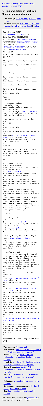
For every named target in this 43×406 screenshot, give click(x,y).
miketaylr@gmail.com (26, 39)
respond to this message (23, 381)
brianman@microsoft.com (27, 42)
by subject (14, 389)
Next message (25, 23)
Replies (36, 26)
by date (34, 386)
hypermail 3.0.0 (32, 398)
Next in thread (26, 26)
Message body (22, 18)
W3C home (6, 4)
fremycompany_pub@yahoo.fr (16, 34)
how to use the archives (17, 391)
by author (22, 389)
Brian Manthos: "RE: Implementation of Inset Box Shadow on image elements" (22, 369)
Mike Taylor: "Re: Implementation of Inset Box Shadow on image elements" (22, 357)
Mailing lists (17, 4)
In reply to (16, 26)
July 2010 (18, 6)
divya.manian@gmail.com (14, 47)
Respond (32, 18)
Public (26, 4)
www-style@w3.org (17, 49)
